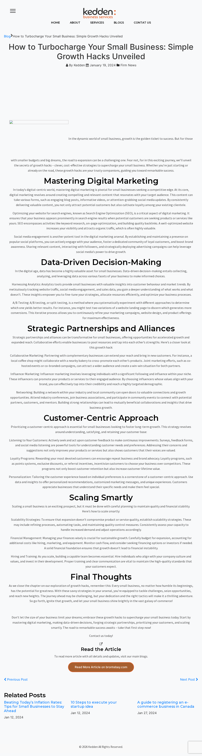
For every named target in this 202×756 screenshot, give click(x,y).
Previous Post (17, 679)
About (75, 22)
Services (97, 22)
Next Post (188, 679)
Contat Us (142, 22)
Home (55, 22)
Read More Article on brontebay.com (101, 667)
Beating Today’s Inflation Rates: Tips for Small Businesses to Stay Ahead (34, 706)
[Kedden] (99, 13)
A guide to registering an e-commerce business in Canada (165, 704)
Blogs (119, 22)
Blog (7, 36)
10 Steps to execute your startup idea (94, 704)
